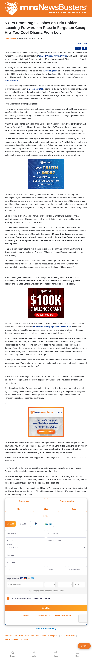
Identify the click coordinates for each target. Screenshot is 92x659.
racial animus (11, 80)
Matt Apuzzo (53, 636)
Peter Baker (70, 636)
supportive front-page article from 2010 (52, 327)
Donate (84, 646)
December (34, 89)
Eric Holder (41, 636)
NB (62, 636)
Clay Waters (10, 38)
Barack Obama (11, 636)
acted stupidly (50, 71)
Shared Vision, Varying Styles (53, 56)
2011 (41, 89)
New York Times (11, 639)
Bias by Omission (26, 636)
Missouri (24, 639)
